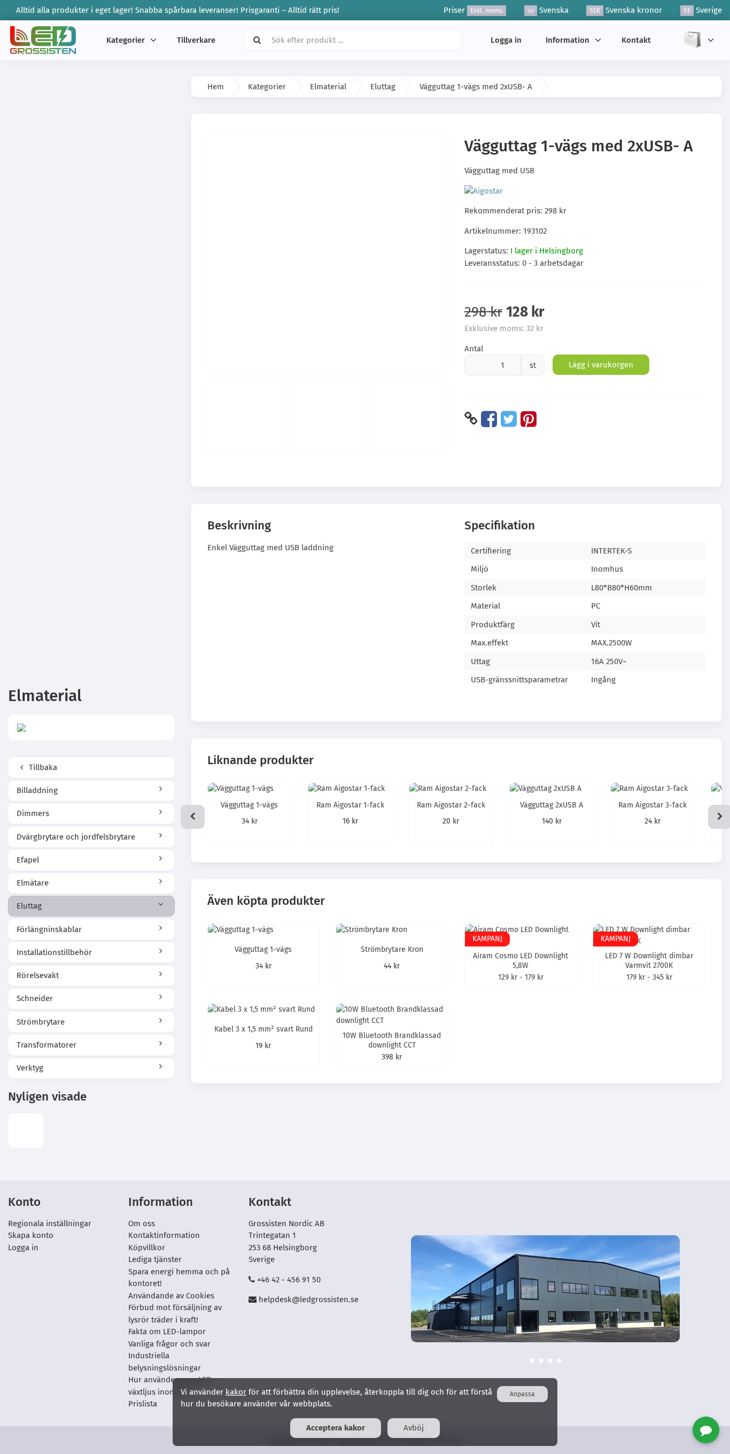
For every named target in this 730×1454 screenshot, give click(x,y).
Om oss (141, 1223)
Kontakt (636, 40)
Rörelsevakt (38, 975)
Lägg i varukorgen (601, 365)
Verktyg (30, 1068)
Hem (215, 86)
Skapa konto (30, 1235)
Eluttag (29, 906)
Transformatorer (46, 1045)
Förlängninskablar (49, 929)
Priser (473, 10)
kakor (236, 1392)
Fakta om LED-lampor (167, 1331)
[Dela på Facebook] (489, 418)
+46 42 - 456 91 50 (289, 1279)
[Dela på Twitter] (509, 418)
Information (567, 40)
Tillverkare (196, 40)
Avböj (413, 1428)
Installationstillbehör (54, 952)
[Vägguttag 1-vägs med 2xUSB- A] (26, 1131)
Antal (473, 348)
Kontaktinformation (164, 1235)
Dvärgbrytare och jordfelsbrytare (76, 837)
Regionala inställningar (49, 1223)
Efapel (28, 860)
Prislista (142, 1404)
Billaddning (37, 790)
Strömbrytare (41, 1022)
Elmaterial (328, 86)
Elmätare (33, 883)
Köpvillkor (146, 1247)
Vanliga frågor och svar (169, 1344)
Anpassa (522, 1394)
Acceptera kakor (335, 1428)
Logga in (506, 40)
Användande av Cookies (171, 1296)
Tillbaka (42, 767)
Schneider (35, 998)
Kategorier (125, 40)
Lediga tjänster (155, 1259)
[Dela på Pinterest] (529, 418)
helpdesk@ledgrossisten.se (309, 1299)
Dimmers (33, 813)
